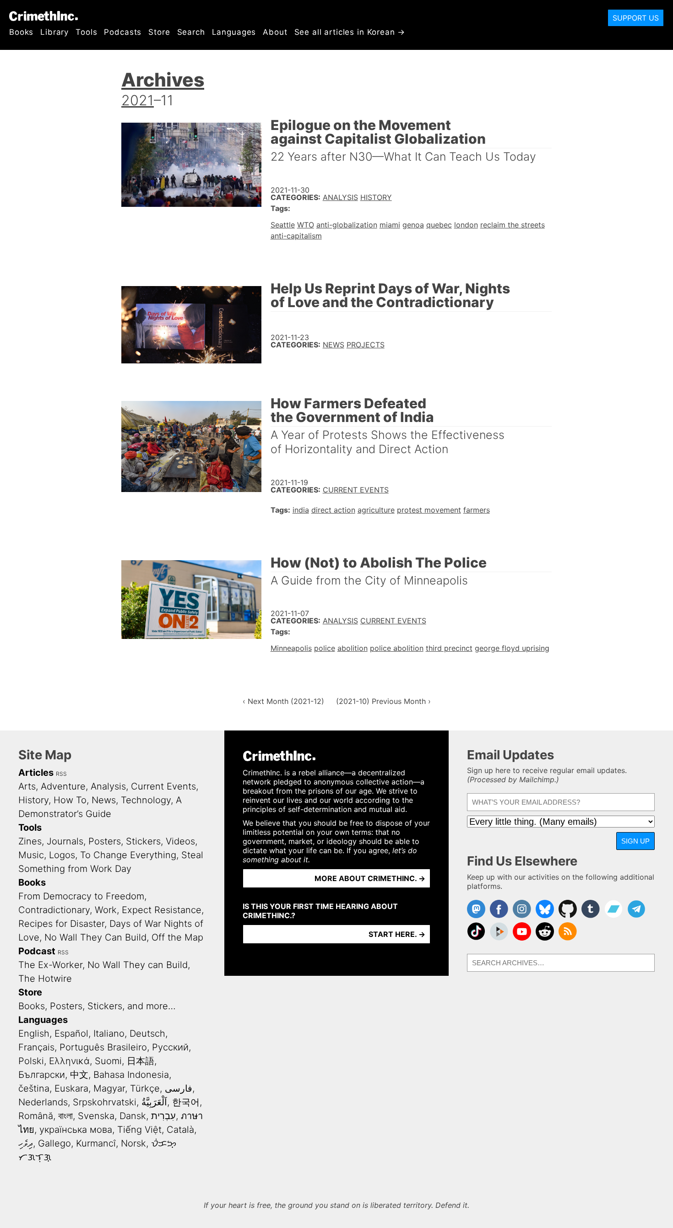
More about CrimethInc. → (370, 878)
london (466, 224)
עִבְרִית (163, 1115)
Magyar (109, 1088)
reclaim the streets (512, 224)
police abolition (396, 648)
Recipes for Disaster (61, 923)
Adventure (63, 786)
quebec (439, 224)
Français (36, 1047)
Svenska (96, 1115)
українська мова (75, 1129)
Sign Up (635, 841)
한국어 (186, 1102)
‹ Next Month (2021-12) (283, 701)
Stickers (143, 841)
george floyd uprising (512, 648)
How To (70, 800)
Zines (30, 841)
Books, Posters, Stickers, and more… (97, 1006)
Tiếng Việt (139, 1129)
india (301, 509)
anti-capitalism (296, 235)
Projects (366, 344)
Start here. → (397, 934)
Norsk (133, 1143)
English (33, 1033)
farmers (476, 509)
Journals (65, 841)
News (333, 344)
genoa (413, 224)
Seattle (283, 224)
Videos (180, 841)
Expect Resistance (161, 909)
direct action (333, 509)
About (275, 32)
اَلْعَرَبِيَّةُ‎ (154, 1102)
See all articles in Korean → (350, 32)
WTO (305, 224)
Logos (62, 854)
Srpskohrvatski (104, 1102)
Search (191, 32)
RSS (61, 773)
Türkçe (145, 1088)
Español (71, 1033)
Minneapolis (291, 648)
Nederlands (43, 1102)
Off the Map (177, 937)
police (324, 648)
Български (41, 1074)
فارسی (178, 1088)
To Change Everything (128, 854)
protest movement (429, 509)
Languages (234, 32)
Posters (104, 841)
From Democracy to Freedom (81, 896)
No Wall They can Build (137, 964)
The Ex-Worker (50, 964)
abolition (352, 648)
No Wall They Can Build (95, 937)
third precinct (449, 648)
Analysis (340, 197)
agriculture (376, 509)
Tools (86, 32)
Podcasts (122, 32)
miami (390, 224)
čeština (33, 1088)
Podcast (36, 951)
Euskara (71, 1088)
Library (54, 32)
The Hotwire (45, 978)
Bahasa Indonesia (131, 1074)
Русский (170, 1047)
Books (21, 32)
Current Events (356, 489)
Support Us (636, 17)
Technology (146, 800)
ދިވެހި (25, 1143)
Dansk (132, 1115)
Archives (162, 79)
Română (35, 1115)
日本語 (140, 1060)
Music (31, 854)
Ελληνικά (69, 1060)
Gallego (54, 1143)
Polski (31, 1060)
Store (159, 32)
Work (106, 909)
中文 (79, 1074)
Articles (36, 772)
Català (180, 1129)
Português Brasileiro (103, 1047)
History (376, 197)
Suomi (108, 1060)
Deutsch (147, 1033)
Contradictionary (54, 909)
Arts (27, 786)
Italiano (109, 1033)
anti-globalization (346, 224)
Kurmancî (96, 1143)
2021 (137, 100)
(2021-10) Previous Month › (383, 701)
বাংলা (65, 1115)
